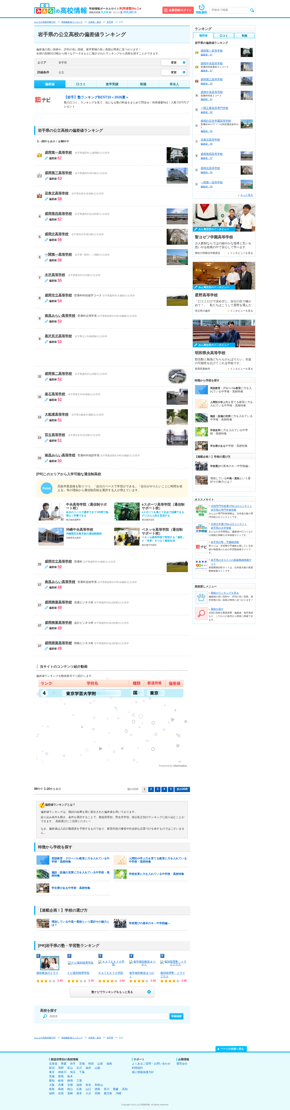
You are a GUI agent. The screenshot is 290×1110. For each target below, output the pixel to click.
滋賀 (79, 1084)
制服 (143, 84)
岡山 (70, 1089)
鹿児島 (108, 1093)
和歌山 (99, 1084)
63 (60, 178)
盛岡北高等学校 (57, 234)
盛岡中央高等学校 (212, 63)
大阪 (52, 1084)
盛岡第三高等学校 (58, 173)
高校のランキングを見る (225, 592)
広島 (79, 1089)
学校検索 (176, 1016)
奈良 (88, 1084)
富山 (70, 1067)
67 (60, 158)
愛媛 (115, 1089)
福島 (109, 1063)
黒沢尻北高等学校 (58, 336)
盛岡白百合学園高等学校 (216, 120)
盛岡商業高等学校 (58, 602)
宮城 (82, 1063)
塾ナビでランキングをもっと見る (112, 992)
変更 (174, 62)
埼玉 (73, 1072)
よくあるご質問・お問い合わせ (151, 1063)
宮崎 (97, 1093)
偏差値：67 (207, 54)
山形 (100, 1063)
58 (60, 199)
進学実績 (112, 84)
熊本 (79, 1093)
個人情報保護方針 (143, 1072)
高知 (125, 1089)
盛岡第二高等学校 (58, 373)
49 (60, 587)
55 (60, 280)
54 (60, 300)
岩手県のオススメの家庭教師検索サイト (231, 562)
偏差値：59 (207, 131)
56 (60, 239)
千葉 (82, 1072)
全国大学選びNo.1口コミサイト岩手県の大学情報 (229, 526)
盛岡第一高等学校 (58, 152)
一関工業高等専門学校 (214, 108)
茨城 (52, 1076)
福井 (88, 1067)
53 (60, 321)
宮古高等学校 (55, 435)
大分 (88, 1093)
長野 (61, 1067)
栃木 (70, 1076)
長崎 (70, 1093)
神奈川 (62, 1072)
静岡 (70, 1080)
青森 (63, 1063)
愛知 (52, 1080)
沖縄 (118, 1093)
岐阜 (61, 1080)
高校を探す (217, 609)
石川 (79, 1067)
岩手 (73, 1063)
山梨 (97, 1067)
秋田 (91, 1063)
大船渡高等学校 (57, 414)
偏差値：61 (207, 99)
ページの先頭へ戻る (232, 1048)
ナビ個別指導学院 (78, 972)
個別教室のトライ (47, 972)
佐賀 (61, 1093)
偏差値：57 (207, 158)
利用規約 (137, 1067)
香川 (106, 1089)
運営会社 (181, 1063)
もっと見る (246, 195)
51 (60, 420)
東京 (52, 1072)
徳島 (97, 1089)
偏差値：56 (207, 172)
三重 (79, 1080)
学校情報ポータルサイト (115, 8)
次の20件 (182, 789)
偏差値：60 (207, 112)
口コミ (81, 84)
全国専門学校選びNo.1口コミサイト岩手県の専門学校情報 (231, 508)
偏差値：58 (207, 144)
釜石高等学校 (55, 394)
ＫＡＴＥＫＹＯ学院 (110, 972)
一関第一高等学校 (58, 254)
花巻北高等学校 (57, 193)
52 (60, 379)
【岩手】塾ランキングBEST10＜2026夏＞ (96, 97)
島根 (61, 1089)
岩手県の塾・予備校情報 (225, 542)
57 (60, 219)
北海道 (53, 1063)
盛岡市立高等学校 (58, 295)
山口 (88, 1089)
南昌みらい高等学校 (60, 315)
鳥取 (52, 1089)
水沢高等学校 (55, 275)
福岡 (52, 1093)
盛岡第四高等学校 (58, 213)
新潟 (52, 1067)
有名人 (174, 84)
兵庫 (61, 1084)
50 (60, 460)
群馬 (61, 1076)
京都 (70, 1084)
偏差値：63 (207, 83)
